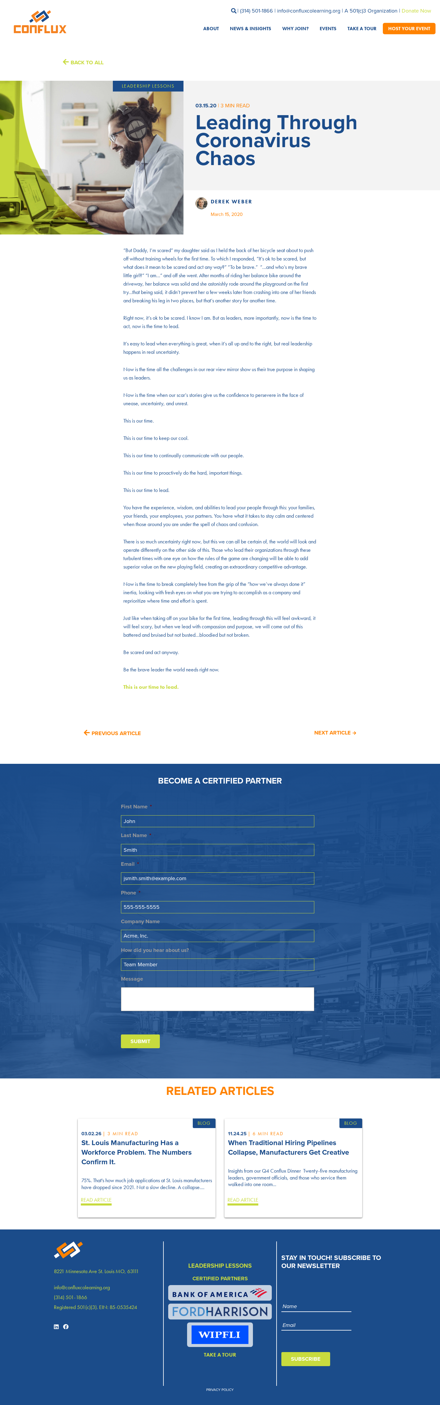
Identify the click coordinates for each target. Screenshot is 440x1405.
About (211, 28)
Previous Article (116, 733)
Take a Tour (362, 28)
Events (328, 28)
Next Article (332, 732)
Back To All (87, 62)
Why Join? (295, 28)
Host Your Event (409, 28)
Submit (140, 1041)
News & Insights (250, 28)
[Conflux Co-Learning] (38, 22)
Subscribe (306, 1359)
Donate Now (416, 10)
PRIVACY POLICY (220, 1390)
